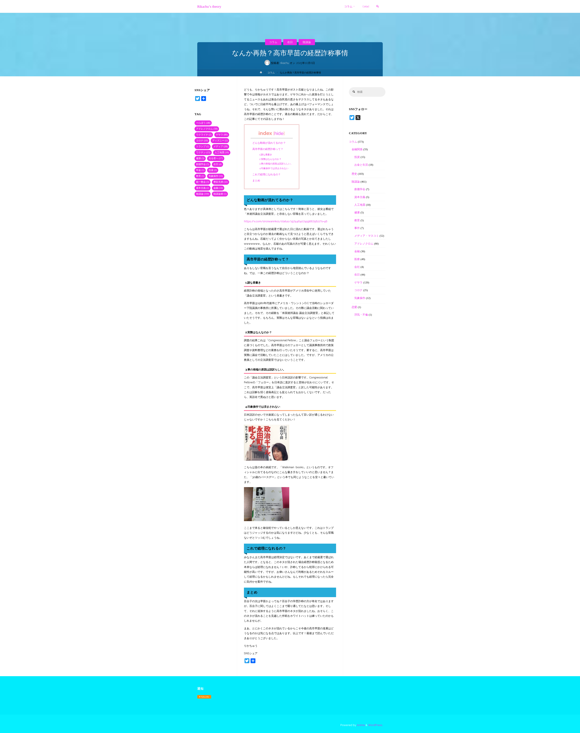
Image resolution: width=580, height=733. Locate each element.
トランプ (202, 146)
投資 (213, 170)
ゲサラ (222, 134)
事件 (357, 228)
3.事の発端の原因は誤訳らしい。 (276, 163)
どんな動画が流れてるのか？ (269, 142)
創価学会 (202, 164)
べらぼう (203, 123)
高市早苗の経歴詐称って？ (267, 149)
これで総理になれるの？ (266, 174)
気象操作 (216, 176)
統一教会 (202, 182)
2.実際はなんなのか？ (270, 159)
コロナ (202, 140)
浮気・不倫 (361, 314)
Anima (360, 725)
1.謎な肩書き (265, 154)
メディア (220, 146)
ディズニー (220, 140)
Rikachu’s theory (209, 6)
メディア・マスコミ (366, 235)
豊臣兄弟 (220, 182)
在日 (290, 42)
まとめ (256, 180)
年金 (200, 170)
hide (279, 133)
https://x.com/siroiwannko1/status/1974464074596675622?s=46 (285, 221)
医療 (357, 259)
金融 (218, 188)
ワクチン (203, 152)
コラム (273, 42)
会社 (357, 266)
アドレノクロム (207, 128)
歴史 (354, 173)
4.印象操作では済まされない (273, 168)
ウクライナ (203, 134)
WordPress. (375, 725)
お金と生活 (361, 164)
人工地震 (222, 152)
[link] (377, 6)
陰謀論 (307, 42)
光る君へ (216, 158)
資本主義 (202, 188)
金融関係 (357, 149)
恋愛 (354, 307)
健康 (200, 158)
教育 (200, 176)
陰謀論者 (219, 194)
